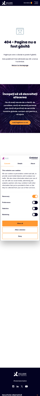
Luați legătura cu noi (20, 122)
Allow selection (20, 230)
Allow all (20, 223)
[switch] (35, 202)
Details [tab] (20, 163)
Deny (20, 236)
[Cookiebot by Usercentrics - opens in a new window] (29, 158)
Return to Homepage (20, 65)
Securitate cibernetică (12, 395)
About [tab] (33, 163)
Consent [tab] (7, 163)
